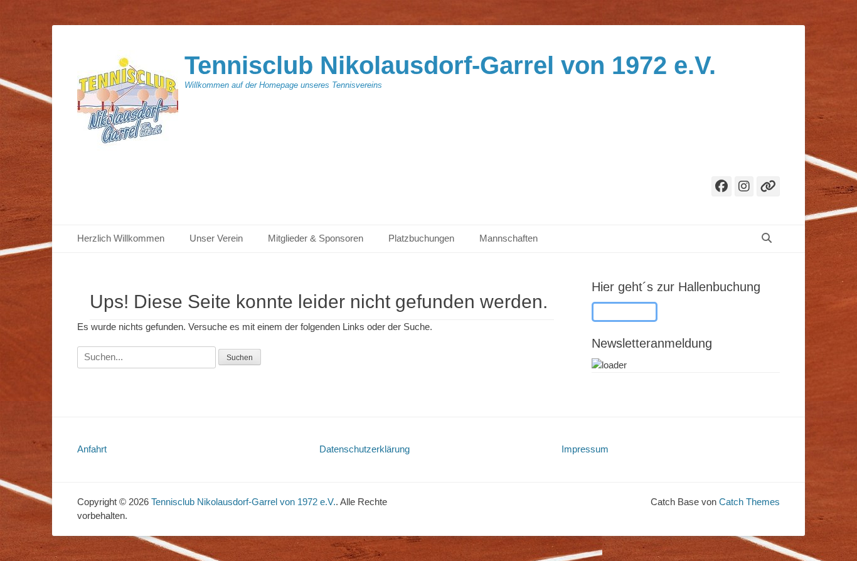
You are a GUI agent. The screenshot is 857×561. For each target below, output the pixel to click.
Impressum (585, 449)
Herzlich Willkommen (120, 238)
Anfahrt (92, 449)
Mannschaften (508, 238)
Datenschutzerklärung (364, 449)
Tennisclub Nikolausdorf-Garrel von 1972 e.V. (450, 65)
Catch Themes (749, 501)
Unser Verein (216, 238)
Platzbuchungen (421, 238)
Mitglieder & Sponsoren (315, 238)
